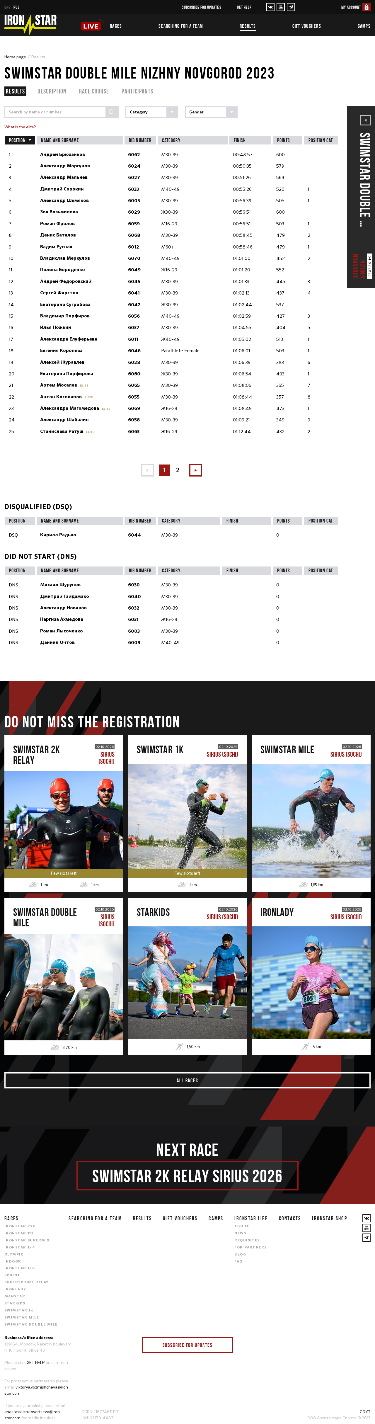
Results (248, 26)
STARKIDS (14, 1303)
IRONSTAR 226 (19, 1226)
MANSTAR (14, 1296)
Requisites (247, 1240)
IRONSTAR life (251, 1218)
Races (116, 26)
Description (52, 91)
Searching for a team (180, 26)
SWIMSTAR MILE (21, 1317)
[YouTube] (281, 7)
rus (16, 7)
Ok (224, 1345)
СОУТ (365, 1411)
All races (187, 1080)
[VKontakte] (270, 7)
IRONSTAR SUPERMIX (27, 1240)
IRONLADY (15, 1289)
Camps (364, 26)
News (240, 1233)
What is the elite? (20, 127)
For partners (250, 1247)
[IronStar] (30, 25)
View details (64, 835)
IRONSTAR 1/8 (19, 1268)
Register (63, 810)
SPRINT (12, 1275)
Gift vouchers (306, 26)
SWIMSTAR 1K (18, 1310)
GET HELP (36, 1362)
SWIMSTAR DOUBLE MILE (31, 1324)
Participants (137, 91)
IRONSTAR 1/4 (19, 1247)
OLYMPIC (13, 1254)
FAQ (238, 1261)
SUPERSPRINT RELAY (26, 1282)
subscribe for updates (201, 7)
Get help (244, 7)
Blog (240, 1254)
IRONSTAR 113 (19, 1233)
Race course (94, 91)
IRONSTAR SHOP (329, 1218)
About (241, 1226)
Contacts (290, 1218)
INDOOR (12, 1261)
